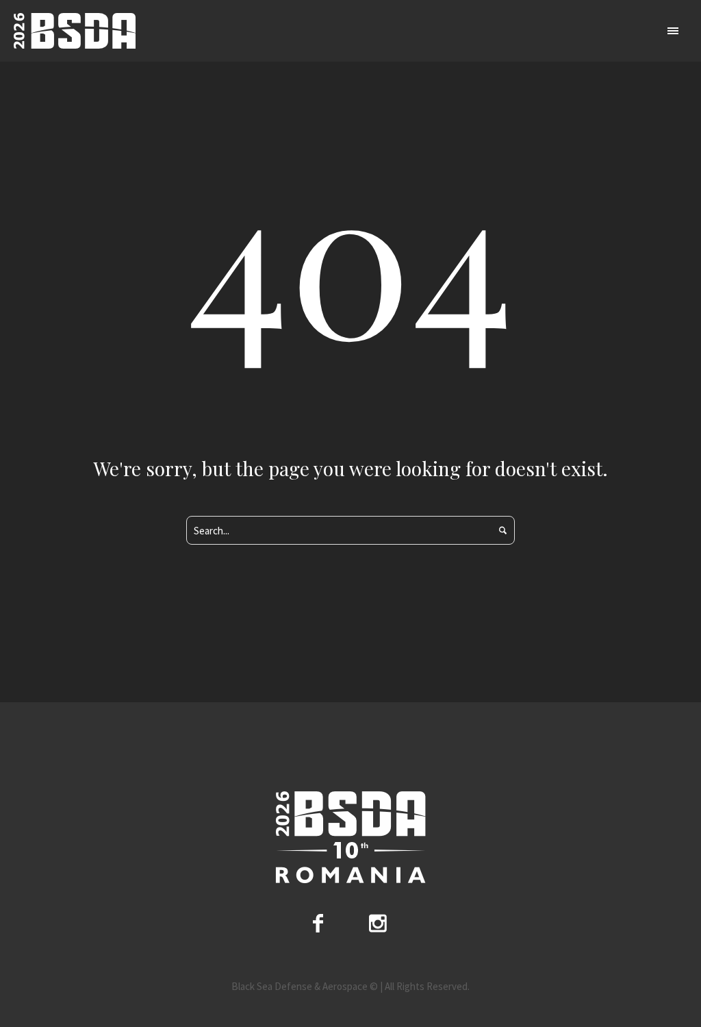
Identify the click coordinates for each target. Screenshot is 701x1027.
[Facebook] (318, 923)
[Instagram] (378, 923)
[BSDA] (350, 837)
